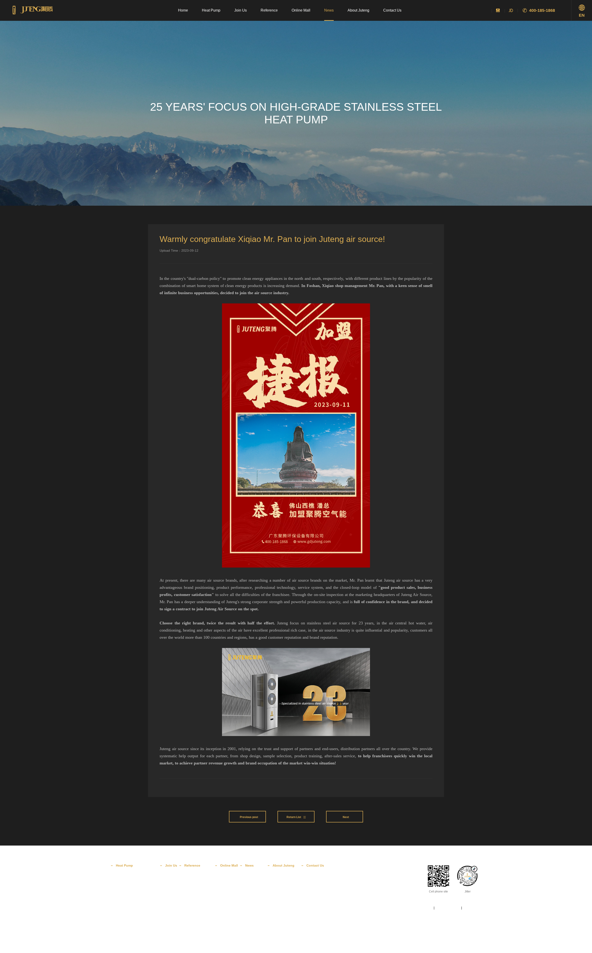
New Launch (253, 890)
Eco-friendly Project (197, 911)
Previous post (248, 817)
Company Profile (283, 876)
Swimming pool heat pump (222, 944)
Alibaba (225, 890)
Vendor (311, 883)
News (329, 10)
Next (346, 817)
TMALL (224, 883)
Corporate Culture (284, 883)
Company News (255, 883)
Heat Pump (211, 10)
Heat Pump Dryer (127, 890)
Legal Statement (448, 908)
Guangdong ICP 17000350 (435, 928)
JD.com (225, 876)
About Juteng (358, 10)
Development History (286, 897)
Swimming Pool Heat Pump (133, 911)
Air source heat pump (172, 944)
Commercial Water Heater (132, 883)
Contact (311, 876)
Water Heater (195, 944)
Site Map (425, 908)
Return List (294, 817)
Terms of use (473, 908)
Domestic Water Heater (130, 876)
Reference (269, 10)
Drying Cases (193, 904)
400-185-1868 (542, 10)
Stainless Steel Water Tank (133, 904)
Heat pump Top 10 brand (141, 944)
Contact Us (392, 10)
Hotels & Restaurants (198, 890)
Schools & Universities (199, 876)
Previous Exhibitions (197, 918)
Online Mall (301, 10)
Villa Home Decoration (199, 883)
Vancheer (475, 928)
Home (183, 10)
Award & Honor (282, 890)
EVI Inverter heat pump (254, 944)
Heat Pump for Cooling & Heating (137, 897)
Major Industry (193, 897)
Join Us (240, 10)
